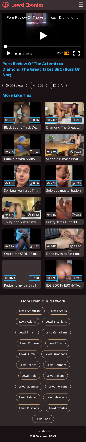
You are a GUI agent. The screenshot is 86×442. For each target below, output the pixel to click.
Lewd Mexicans (57, 397)
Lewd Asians (27, 321)
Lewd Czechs (57, 343)
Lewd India (29, 376)
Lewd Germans (57, 365)
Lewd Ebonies (27, 4)
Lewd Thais (43, 419)
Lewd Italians (55, 376)
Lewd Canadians (56, 332)
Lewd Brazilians (56, 321)
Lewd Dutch (27, 354)
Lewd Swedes (58, 408)
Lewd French (28, 365)
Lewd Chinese (29, 343)
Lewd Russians (29, 408)
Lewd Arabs (59, 311)
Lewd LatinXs (28, 397)
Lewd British (27, 332)
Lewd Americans (30, 311)
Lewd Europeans (56, 354)
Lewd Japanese (29, 386)
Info (60, 85)
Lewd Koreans (58, 386)
